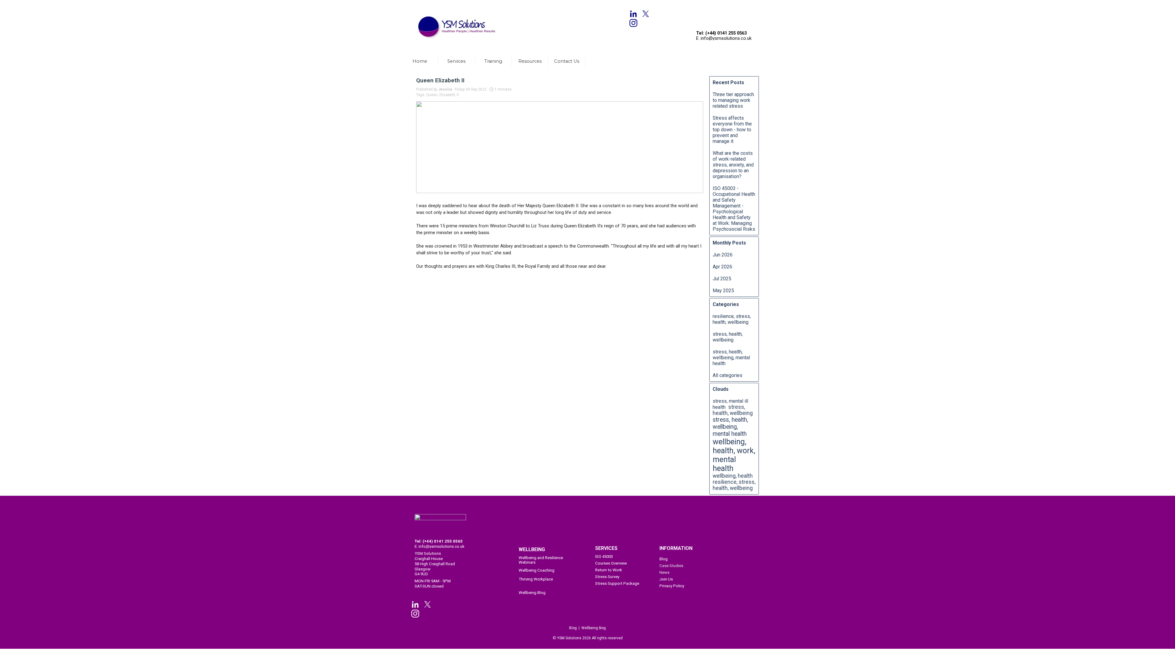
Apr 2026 (722, 267)
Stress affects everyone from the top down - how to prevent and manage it (732, 129)
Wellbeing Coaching (536, 570)
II (458, 95)
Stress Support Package (617, 583)
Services (456, 61)
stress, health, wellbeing (728, 337)
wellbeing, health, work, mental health (734, 455)
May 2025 (723, 290)
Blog (663, 559)
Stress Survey (607, 576)
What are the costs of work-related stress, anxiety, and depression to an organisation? (733, 164)
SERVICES (606, 548)
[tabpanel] (459, 6)
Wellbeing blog (593, 628)
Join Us (666, 579)
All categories (727, 375)
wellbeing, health (733, 476)
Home (419, 61)
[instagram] (633, 23)
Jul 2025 (722, 279)
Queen (432, 95)
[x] (645, 13)
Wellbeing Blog (532, 592)
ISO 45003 (604, 556)
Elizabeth (447, 95)
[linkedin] (633, 13)
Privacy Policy (671, 586)
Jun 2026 (723, 255)
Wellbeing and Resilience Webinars (541, 560)
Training (493, 61)
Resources (530, 61)
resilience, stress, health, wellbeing (732, 319)
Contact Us (566, 61)
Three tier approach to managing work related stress (733, 100)
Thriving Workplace (536, 579)
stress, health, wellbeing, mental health (731, 357)
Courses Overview (611, 563)
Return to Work (608, 570)
